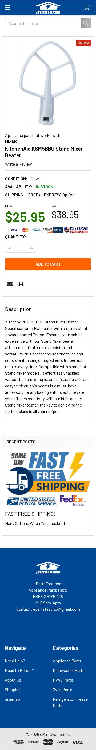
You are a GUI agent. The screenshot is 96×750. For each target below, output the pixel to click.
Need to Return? (19, 670)
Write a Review (18, 163)
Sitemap (12, 699)
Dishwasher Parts (69, 670)
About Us (13, 679)
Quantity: (15, 236)
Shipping (13, 689)
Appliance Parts (67, 660)
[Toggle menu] (7, 7)
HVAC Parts (63, 679)
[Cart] (88, 7)
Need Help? (15, 660)
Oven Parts (62, 689)
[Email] (10, 284)
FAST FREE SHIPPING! (30, 513)
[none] (48, 83)
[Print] (21, 284)
